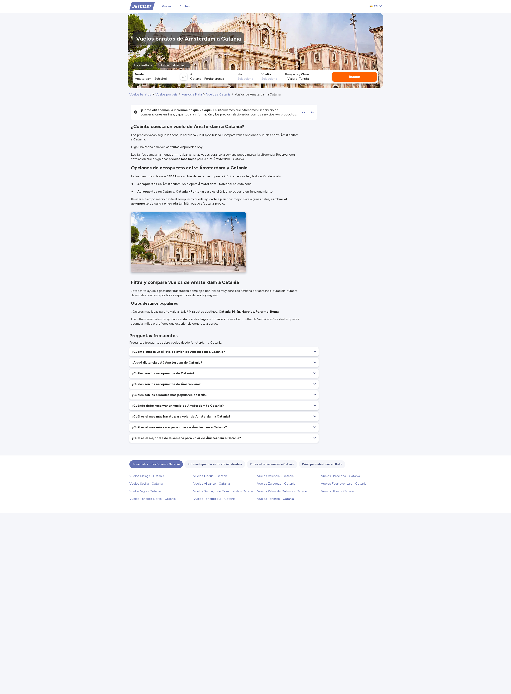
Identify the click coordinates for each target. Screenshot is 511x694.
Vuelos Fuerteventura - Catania (343, 483)
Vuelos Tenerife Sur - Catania (214, 499)
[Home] (142, 6)
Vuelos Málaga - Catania (146, 476)
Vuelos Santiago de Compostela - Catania (223, 491)
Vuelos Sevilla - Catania (146, 483)
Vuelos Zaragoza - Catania (276, 483)
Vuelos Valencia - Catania (275, 476)
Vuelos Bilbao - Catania (337, 491)
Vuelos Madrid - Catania (210, 476)
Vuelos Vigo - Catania (145, 491)
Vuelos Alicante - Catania (211, 483)
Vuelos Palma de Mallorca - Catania (282, 491)
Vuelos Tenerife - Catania (275, 499)
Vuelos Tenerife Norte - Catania (152, 499)
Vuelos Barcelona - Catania (340, 476)
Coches (184, 6)
